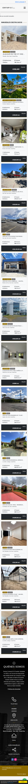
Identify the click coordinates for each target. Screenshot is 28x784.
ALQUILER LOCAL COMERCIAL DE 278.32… (12, 191)
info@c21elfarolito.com (14, 745)
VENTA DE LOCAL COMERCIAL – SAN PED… (12, 281)
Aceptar (22, 781)
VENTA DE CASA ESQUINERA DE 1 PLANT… (12, 415)
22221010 (14, 711)
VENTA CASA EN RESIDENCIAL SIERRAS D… (12, 460)
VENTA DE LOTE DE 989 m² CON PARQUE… (12, 236)
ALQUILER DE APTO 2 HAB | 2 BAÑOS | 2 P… (12, 370)
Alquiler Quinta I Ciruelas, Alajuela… (13, 102)
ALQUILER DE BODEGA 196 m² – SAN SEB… (12, 594)
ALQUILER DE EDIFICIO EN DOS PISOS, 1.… (12, 326)
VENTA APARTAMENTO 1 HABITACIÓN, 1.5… (13, 147)
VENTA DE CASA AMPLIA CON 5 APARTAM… (13, 639)
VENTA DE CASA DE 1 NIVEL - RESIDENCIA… (13, 504)
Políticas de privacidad (14, 689)
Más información (10, 782)
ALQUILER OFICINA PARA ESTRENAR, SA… (12, 549)
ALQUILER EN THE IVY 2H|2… (14, 54)
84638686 (14, 708)
